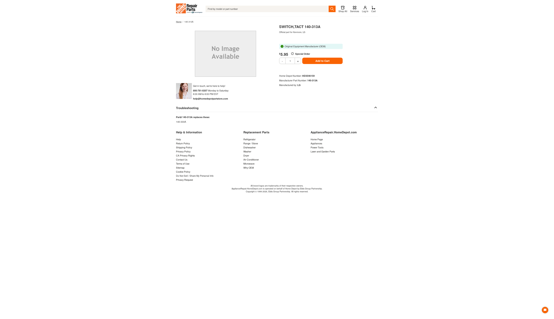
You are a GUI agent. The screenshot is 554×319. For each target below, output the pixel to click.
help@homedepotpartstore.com (210, 98)
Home (178, 22)
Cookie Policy (183, 171)
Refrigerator (249, 139)
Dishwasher (249, 147)
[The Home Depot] (189, 8)
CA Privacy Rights (185, 155)
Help (178, 139)
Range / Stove (250, 143)
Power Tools (317, 147)
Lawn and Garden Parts (323, 151)
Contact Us (181, 159)
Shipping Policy (184, 147)
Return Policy (183, 143)
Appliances (316, 143)
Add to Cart (322, 61)
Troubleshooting (187, 108)
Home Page (317, 139)
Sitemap (180, 167)
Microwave (248, 163)
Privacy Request (184, 179)
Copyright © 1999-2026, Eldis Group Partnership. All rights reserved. (277, 191)
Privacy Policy (183, 151)
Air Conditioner (251, 159)
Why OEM (248, 167)
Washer (247, 151)
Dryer (246, 155)
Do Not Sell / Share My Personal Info (195, 175)
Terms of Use (182, 163)
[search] (332, 9)
